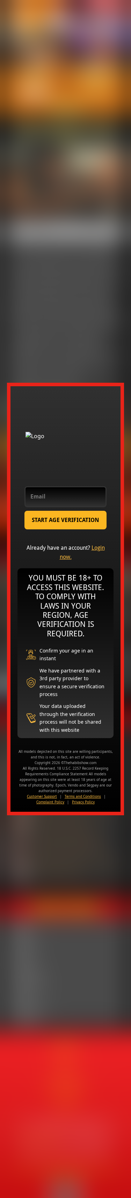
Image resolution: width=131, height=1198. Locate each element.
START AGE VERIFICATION (65, 520)
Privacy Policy (83, 801)
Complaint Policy (50, 801)
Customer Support (42, 796)
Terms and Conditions (83, 796)
